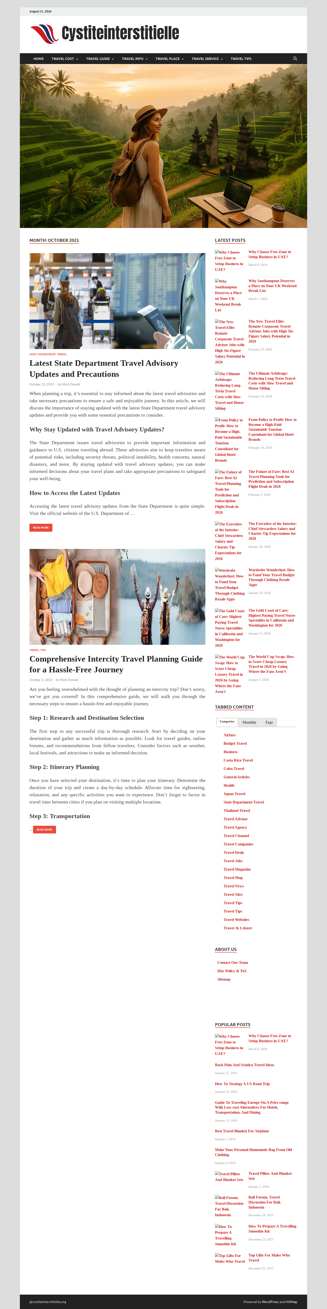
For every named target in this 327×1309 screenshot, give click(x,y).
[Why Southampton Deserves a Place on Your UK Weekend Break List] (230, 281)
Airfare (230, 735)
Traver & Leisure (238, 928)
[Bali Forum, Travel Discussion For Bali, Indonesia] (230, 1198)
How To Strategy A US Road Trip (242, 1084)
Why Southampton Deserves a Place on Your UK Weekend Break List (272, 286)
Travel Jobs (233, 861)
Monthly (249, 722)
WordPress (270, 1302)
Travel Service (205, 59)
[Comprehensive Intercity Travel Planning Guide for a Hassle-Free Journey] (117, 597)
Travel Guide (98, 59)
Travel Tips (241, 59)
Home (39, 59)
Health (229, 785)
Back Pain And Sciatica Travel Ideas (244, 1065)
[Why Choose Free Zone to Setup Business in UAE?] (230, 252)
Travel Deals (234, 852)
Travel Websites (236, 920)
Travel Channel (236, 836)
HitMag (291, 1302)
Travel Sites (233, 894)
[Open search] (295, 58)
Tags (269, 722)
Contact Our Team (232, 962)
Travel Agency (235, 827)
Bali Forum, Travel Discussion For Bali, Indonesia (264, 1202)
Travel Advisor (236, 819)
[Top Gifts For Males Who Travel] (230, 1256)
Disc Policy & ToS (232, 971)
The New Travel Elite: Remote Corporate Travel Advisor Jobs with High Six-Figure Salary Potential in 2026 (271, 331)
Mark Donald (71, 384)
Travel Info (132, 59)
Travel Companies (238, 844)
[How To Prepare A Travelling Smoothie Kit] (230, 1227)
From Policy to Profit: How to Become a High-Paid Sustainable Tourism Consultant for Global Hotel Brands (272, 430)
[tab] (227, 721)
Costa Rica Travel (238, 760)
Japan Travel (234, 794)
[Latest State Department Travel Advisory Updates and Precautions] (117, 301)
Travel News (234, 886)
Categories (227, 721)
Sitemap (224, 979)
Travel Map (233, 878)
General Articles (237, 777)
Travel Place (168, 59)
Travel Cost (63, 59)
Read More (39, 526)
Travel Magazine (237, 869)
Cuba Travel (234, 769)
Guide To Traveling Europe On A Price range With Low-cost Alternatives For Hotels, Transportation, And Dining (252, 1107)
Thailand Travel (237, 811)
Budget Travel (235, 743)
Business (230, 752)
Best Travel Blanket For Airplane (242, 1131)
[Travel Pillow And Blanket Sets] (230, 1174)
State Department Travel (48, 354)
